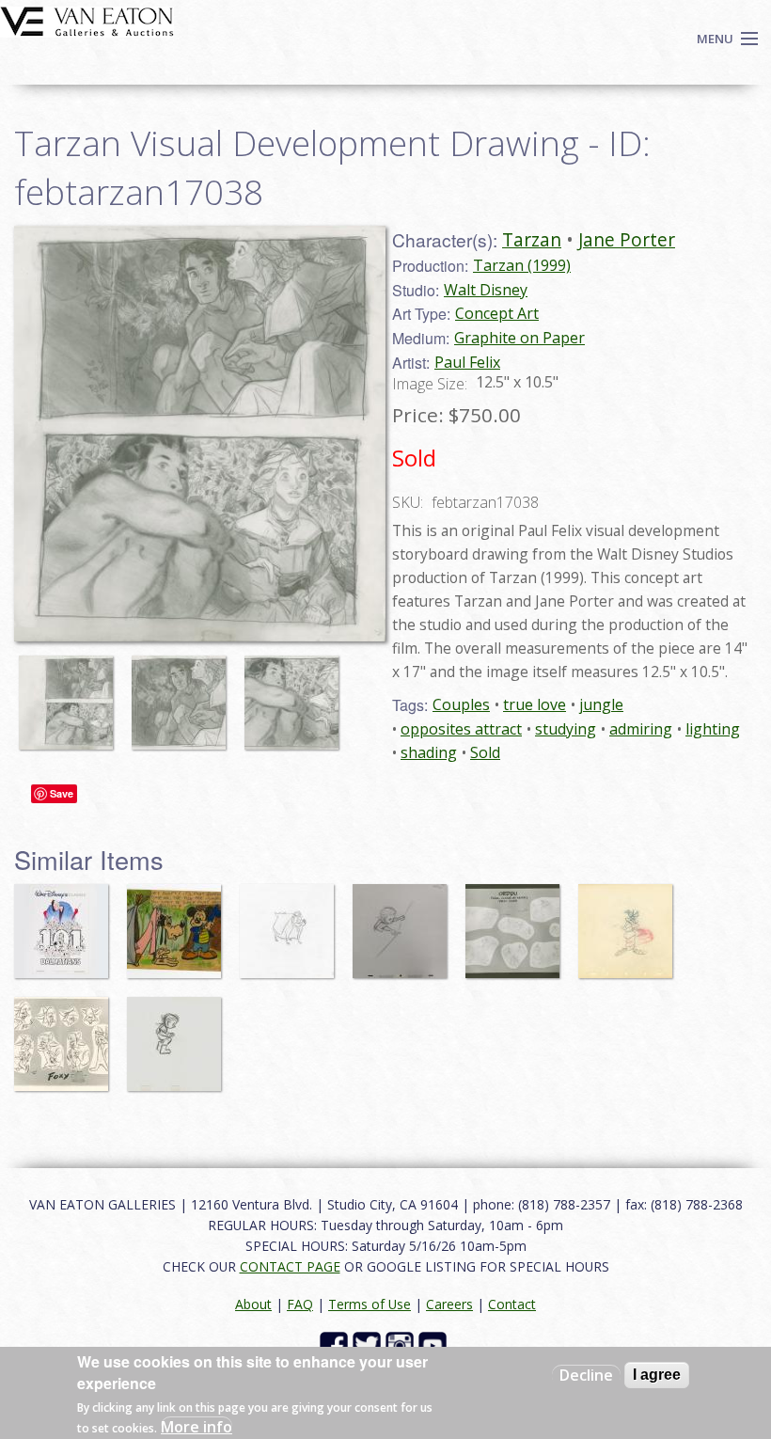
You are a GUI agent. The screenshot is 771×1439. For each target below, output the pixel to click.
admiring (640, 729)
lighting (712, 729)
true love (534, 704)
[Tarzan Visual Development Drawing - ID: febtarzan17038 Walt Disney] (200, 431)
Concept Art (497, 313)
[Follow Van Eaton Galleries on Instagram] (402, 1343)
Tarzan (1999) (522, 265)
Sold (485, 752)
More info (196, 1426)
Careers (449, 1304)
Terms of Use (369, 1304)
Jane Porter (626, 239)
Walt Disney (485, 289)
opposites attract (461, 729)
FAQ (300, 1304)
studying (565, 729)
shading (429, 752)
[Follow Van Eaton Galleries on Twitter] (369, 1343)
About (253, 1304)
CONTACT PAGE (290, 1266)
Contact (512, 1304)
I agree (657, 1375)
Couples (461, 704)
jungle (601, 704)
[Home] (87, 19)
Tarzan (531, 239)
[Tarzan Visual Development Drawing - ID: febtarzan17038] (70, 693)
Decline (586, 1375)
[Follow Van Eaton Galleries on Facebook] (336, 1343)
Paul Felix (467, 362)
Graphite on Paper (519, 337)
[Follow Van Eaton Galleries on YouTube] (434, 1343)
